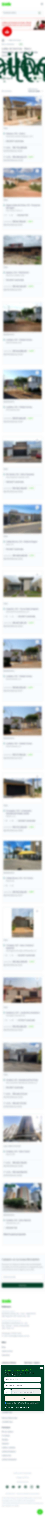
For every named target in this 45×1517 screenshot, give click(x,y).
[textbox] (26, 1392)
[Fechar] (41, 1368)
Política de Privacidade (22, 1407)
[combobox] (26, 1391)
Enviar (22, 1398)
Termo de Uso (9, 1407)
